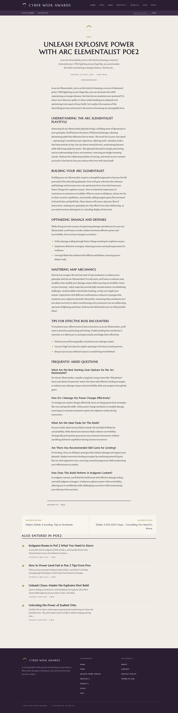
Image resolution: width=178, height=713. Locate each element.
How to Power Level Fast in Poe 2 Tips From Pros (60, 565)
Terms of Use (128, 679)
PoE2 (102, 5)
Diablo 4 (135, 5)
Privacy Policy (128, 674)
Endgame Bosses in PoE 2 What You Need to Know (61, 545)
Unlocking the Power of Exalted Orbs (52, 605)
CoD (145, 5)
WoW (110, 5)
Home (93, 5)
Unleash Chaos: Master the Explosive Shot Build (59, 585)
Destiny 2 (122, 5)
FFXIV (153, 5)
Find (154, 13)
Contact (125, 669)
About (124, 664)
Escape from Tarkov (90, 674)
